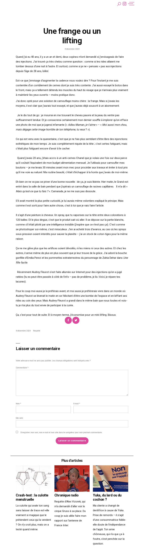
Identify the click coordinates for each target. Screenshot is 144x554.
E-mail (76, 403)
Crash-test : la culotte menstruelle (32, 497)
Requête (36, 331)
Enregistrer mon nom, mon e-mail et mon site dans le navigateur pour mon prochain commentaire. (61, 432)
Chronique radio (66, 495)
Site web (19, 418)
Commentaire (22, 368)
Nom (18, 403)
